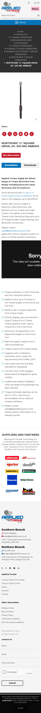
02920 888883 (10, 533)
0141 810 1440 (9, 551)
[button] (4, 134)
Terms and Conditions (11, 619)
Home (20, 32)
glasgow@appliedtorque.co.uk (17, 554)
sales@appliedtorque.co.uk (14, 231)
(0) (38, 3)
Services (5, 591)
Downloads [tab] (30, 165)
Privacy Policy (7, 615)
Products (22, 34)
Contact (5, 594)
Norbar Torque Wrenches (22, 49)
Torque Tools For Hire (11, 583)
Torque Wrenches (21, 46)
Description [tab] (11, 165)
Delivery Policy (8, 608)
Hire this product (11, 155)
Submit (12, 683)
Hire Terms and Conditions (13, 622)
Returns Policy (8, 612)
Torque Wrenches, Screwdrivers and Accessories (21, 40)
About (4, 587)
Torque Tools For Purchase (13, 580)
